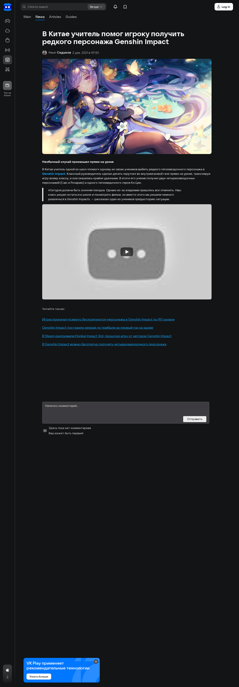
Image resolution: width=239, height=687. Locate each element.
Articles (55, 17)
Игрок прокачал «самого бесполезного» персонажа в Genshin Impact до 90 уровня (108, 319)
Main (27, 17)
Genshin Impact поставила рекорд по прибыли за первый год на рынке (97, 327)
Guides (71, 17)
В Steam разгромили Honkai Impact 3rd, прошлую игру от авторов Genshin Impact (107, 336)
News (40, 17)
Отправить (194, 419)
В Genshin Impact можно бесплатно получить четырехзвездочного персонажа (104, 344)
